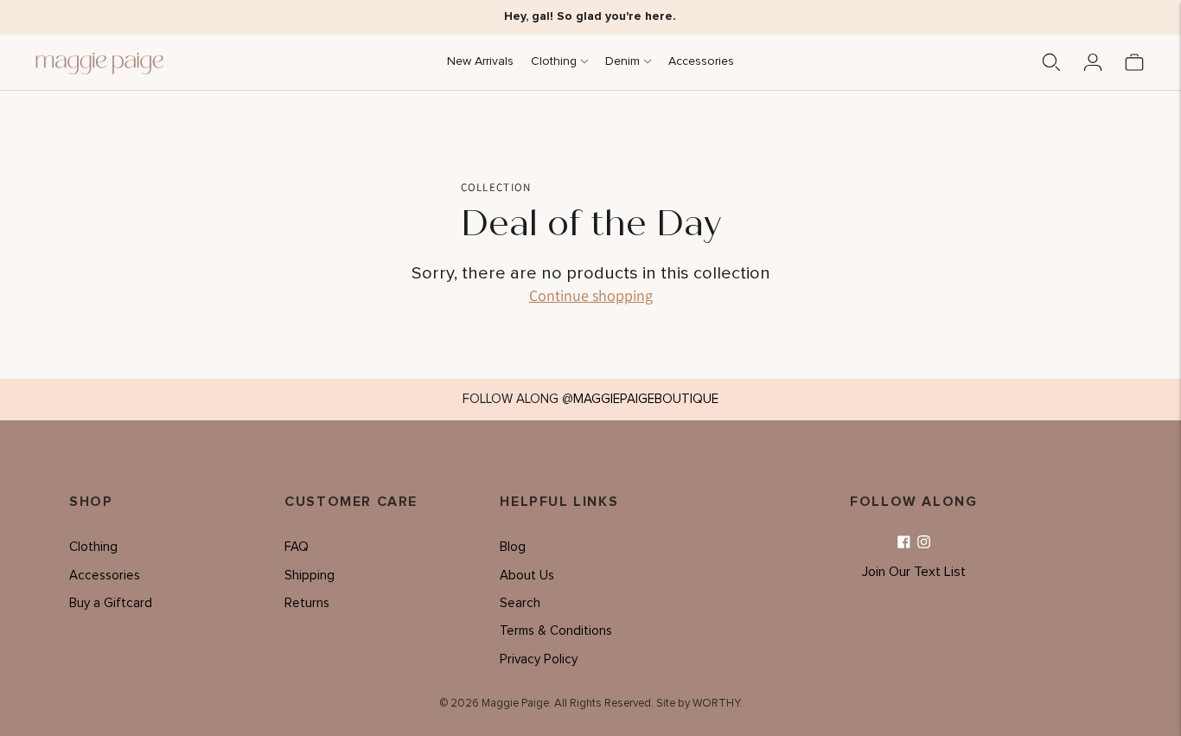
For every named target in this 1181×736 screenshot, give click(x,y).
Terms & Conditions (556, 630)
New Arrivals (480, 61)
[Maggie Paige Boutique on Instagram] (923, 543)
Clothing (554, 61)
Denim (622, 61)
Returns (306, 603)
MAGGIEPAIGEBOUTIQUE (645, 399)
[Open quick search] (1051, 62)
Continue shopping (591, 295)
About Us (527, 575)
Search (520, 603)
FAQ (296, 547)
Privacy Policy (539, 659)
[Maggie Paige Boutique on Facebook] (903, 543)
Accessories (701, 61)
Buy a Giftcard (110, 603)
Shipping (309, 575)
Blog (513, 547)
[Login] (1093, 62)
